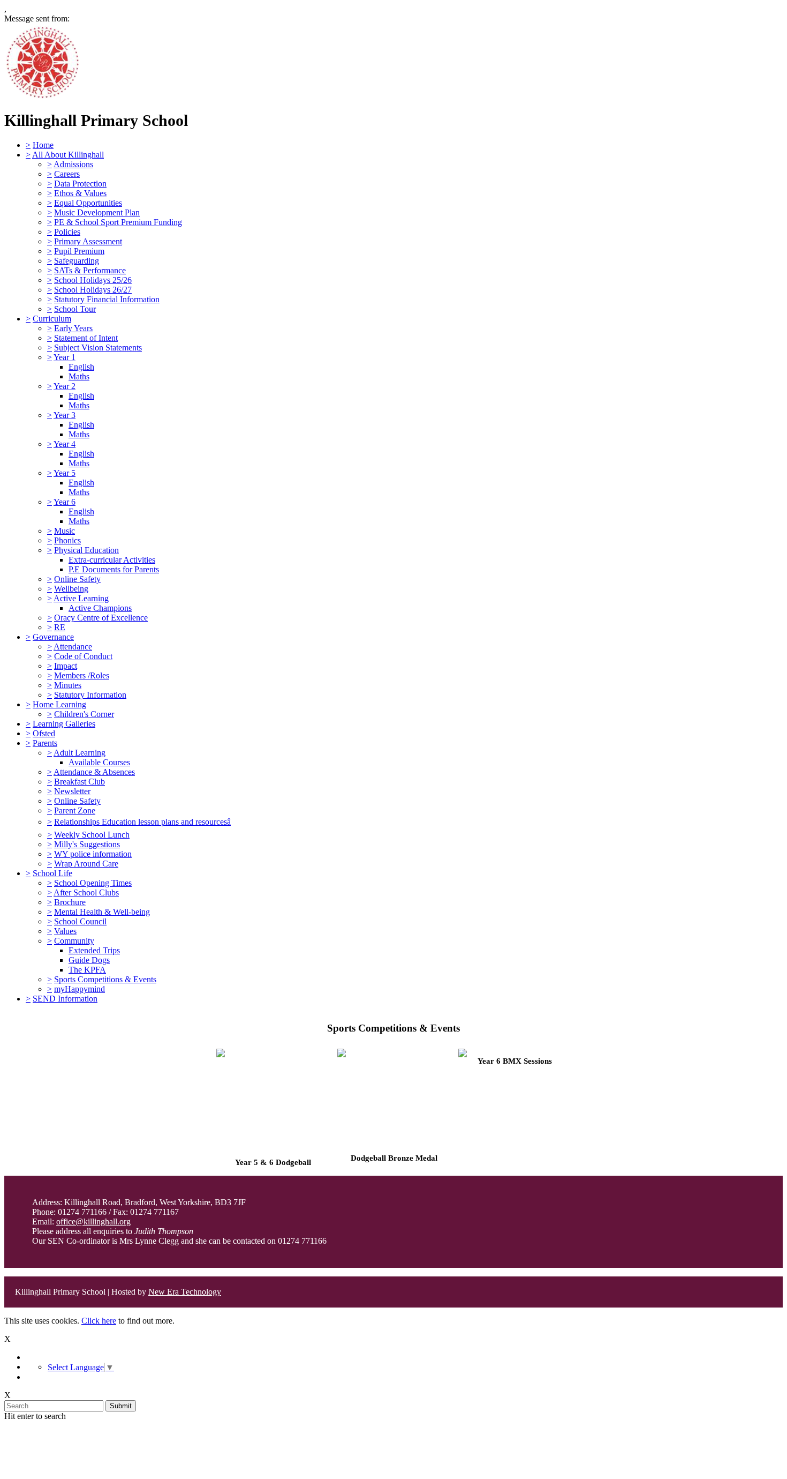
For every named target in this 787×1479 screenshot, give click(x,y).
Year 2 (64, 386)
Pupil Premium (79, 251)
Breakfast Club (79, 781)
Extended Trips (94, 950)
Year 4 (64, 444)
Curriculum (52, 318)
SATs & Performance (90, 270)
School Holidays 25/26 (93, 280)
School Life (52, 873)
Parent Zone (74, 810)
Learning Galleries (64, 723)
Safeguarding (76, 260)
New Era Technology (184, 1291)
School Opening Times (93, 882)
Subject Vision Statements (98, 347)
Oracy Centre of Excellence (101, 617)
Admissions (73, 164)
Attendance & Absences (94, 771)
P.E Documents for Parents (114, 569)
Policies (67, 231)
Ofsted (44, 733)
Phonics (67, 540)
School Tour (75, 308)
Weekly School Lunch (92, 834)
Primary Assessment (88, 241)
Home (43, 145)
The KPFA (87, 969)
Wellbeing (71, 588)
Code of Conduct (83, 656)
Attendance (73, 646)
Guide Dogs (89, 960)
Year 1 (64, 357)
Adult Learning (79, 752)
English (81, 366)
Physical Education (86, 550)
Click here (98, 1320)
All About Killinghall (68, 154)
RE (59, 627)
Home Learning (59, 704)
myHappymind (79, 989)
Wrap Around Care (86, 863)
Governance (53, 636)
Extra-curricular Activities (112, 559)
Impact (65, 665)
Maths (79, 376)
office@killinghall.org (93, 1221)
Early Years (73, 328)
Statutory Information (90, 694)
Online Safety (77, 579)
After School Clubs (86, 892)
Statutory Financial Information (107, 299)
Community (74, 940)
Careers (67, 173)
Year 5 (64, 472)
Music (64, 530)
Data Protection (80, 183)
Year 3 (64, 415)
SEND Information (65, 998)
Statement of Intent (86, 337)
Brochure (70, 902)
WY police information (93, 853)
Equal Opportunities (88, 202)
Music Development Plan (97, 212)
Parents (45, 743)
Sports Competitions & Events (105, 979)
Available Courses (99, 762)
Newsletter (72, 791)
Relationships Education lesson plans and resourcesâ (142, 821)
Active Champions (100, 607)
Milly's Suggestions (87, 844)
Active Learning (81, 598)
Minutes (67, 685)
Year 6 (64, 501)
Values (65, 931)
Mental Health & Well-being (102, 911)
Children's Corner (84, 714)
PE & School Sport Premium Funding (118, 222)
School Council (80, 921)
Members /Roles (81, 675)
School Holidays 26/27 (93, 289)
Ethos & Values (80, 193)
